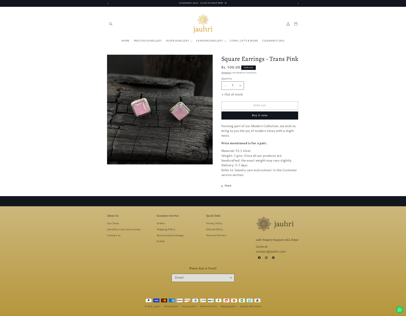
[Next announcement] (298, 3)
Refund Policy (214, 229)
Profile (161, 241)
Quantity (226, 78)
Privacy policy (189, 306)
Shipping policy (228, 306)
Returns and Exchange (170, 235)
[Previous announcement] (108, 3)
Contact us (114, 235)
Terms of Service (216, 235)
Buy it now (259, 115)
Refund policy (171, 306)
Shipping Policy (166, 229)
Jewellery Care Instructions (124, 229)
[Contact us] (399, 309)
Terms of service (208, 306)
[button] (111, 24)
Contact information (250, 306)
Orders (161, 223)
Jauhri (157, 306)
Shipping (226, 72)
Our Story (113, 223)
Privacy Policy (214, 223)
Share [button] (228, 185)
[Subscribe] (230, 278)
